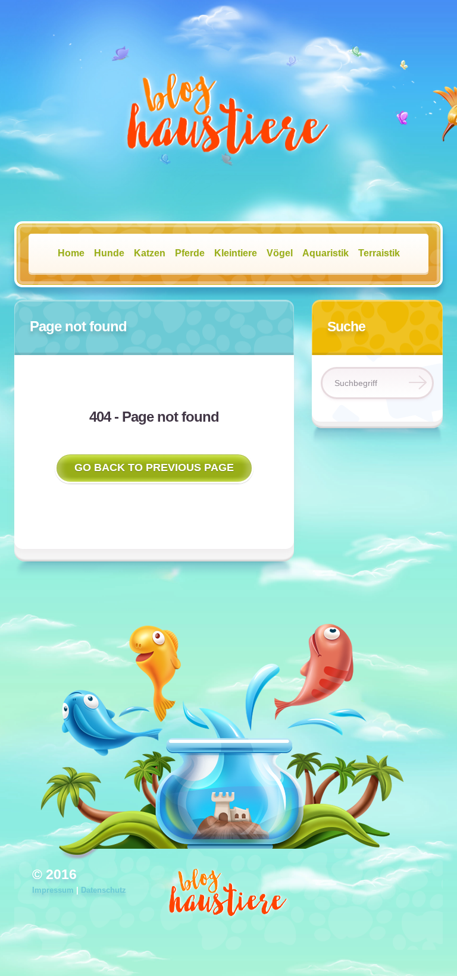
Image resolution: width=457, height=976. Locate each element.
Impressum (53, 890)
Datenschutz (103, 890)
